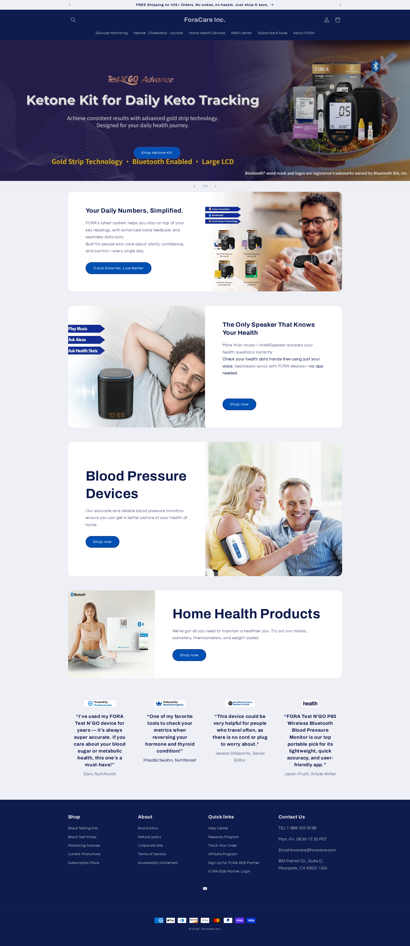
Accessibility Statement (158, 863)
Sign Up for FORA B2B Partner (234, 863)
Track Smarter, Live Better (118, 268)
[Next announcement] (340, 4)
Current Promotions (84, 854)
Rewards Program (223, 837)
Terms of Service (152, 854)
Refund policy (149, 837)
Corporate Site (150, 845)
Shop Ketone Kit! (157, 153)
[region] (205, 739)
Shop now (239, 404)
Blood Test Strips (82, 837)
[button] (73, 19)
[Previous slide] (194, 186)
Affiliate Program (223, 854)
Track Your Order (222, 845)
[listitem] (100, 739)
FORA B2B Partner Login (229, 871)
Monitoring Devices (84, 845)
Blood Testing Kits (83, 828)
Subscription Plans (83, 863)
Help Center (218, 828)
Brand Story (148, 828)
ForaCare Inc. (211, 929)
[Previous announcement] (69, 4)
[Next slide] (215, 186)
